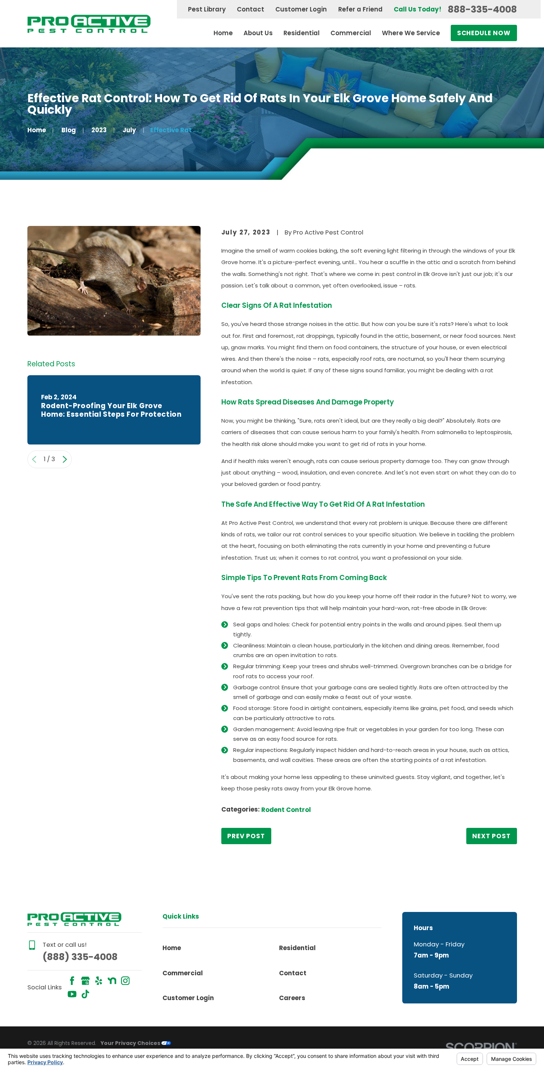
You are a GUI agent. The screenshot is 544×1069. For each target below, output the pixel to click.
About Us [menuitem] (258, 33)
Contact (250, 9)
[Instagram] (125, 980)
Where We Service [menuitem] (411, 33)
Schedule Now (484, 33)
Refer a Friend (360, 9)
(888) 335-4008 (80, 956)
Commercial (182, 973)
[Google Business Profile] (85, 980)
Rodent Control (286, 809)
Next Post (491, 836)
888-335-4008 (482, 9)
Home (171, 947)
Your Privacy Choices (131, 1043)
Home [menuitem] (223, 33)
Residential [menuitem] (301, 33)
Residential (297, 947)
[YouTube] (72, 994)
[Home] (89, 23)
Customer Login (301, 9)
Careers (292, 997)
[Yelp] (98, 980)
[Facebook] (72, 980)
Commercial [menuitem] (350, 33)
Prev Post (246, 836)
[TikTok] (85, 994)
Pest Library (207, 9)
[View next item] (64, 459)
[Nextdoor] (112, 980)
